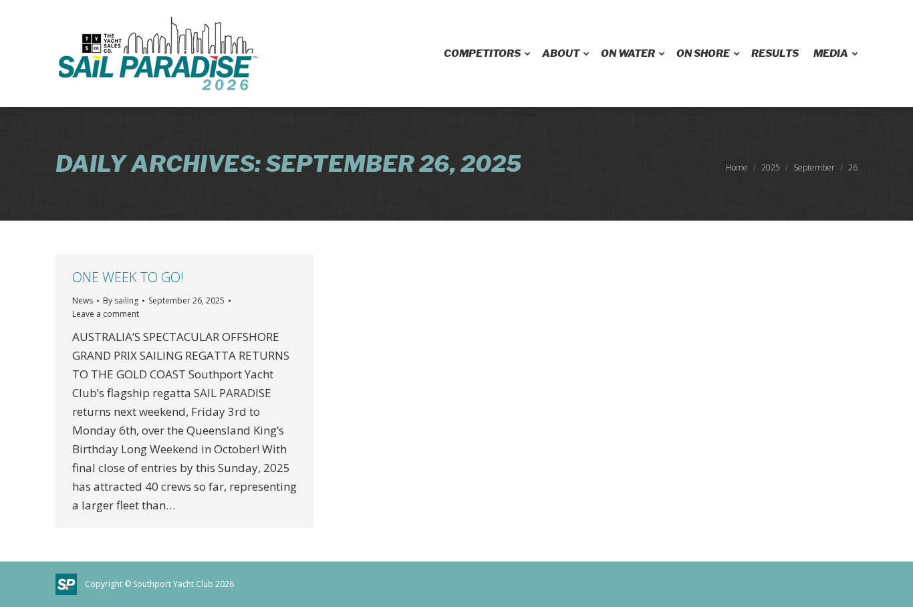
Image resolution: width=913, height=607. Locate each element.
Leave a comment (105, 314)
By (120, 300)
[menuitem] (485, 53)
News (82, 300)
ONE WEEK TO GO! (128, 277)
